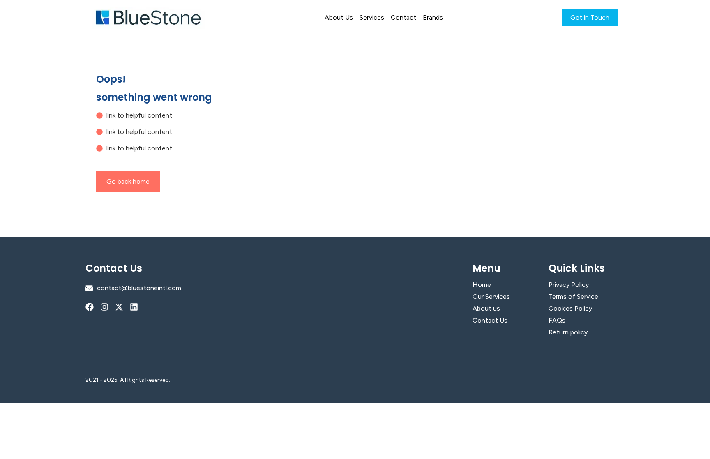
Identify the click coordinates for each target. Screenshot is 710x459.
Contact (403, 17)
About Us (339, 17)
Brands (433, 17)
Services (372, 17)
